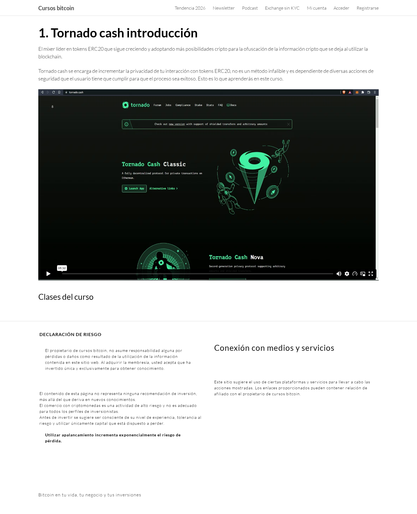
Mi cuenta (317, 8)
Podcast (250, 8)
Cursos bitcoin (56, 8)
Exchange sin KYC (282, 8)
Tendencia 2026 (190, 8)
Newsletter (224, 8)
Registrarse (368, 8)
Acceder (341, 8)
